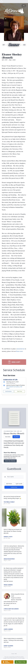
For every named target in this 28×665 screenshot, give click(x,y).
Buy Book (16, 436)
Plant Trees (19, 391)
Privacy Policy (10, 658)
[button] (13, 517)
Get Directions (8, 391)
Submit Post (14, 487)
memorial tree (21, 349)
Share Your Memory (10, 461)
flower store (19, 351)
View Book (7, 436)
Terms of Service (18, 658)
